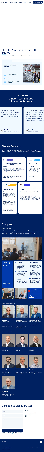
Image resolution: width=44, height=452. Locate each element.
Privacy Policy (39, 447)
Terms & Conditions (30, 447)
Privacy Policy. (14, 433)
